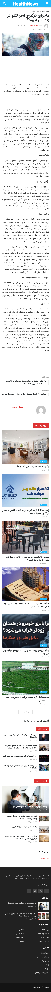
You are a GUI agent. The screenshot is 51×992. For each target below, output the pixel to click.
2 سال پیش (33, 740)
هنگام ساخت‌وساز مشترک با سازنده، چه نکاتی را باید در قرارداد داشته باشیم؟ (26, 605)
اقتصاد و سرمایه (43, 933)
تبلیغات (46, 987)
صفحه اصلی (45, 11)
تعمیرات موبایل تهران (42, 957)
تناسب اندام (45, 937)
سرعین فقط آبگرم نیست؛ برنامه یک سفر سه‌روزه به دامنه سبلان (27, 698)
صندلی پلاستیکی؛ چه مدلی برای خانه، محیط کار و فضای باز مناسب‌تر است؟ (27, 558)
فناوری (22, 941)
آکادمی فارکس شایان (42, 972)
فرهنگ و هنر (19, 937)
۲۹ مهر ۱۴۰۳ (21, 25)
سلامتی (21, 929)
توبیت (47, 968)
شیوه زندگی (35, 11)
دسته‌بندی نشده (43, 941)
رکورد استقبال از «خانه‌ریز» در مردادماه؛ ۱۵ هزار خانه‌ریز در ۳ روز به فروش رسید (26, 511)
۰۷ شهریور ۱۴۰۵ (43, 470)
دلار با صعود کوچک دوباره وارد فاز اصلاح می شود (20, 756)
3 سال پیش (33, 759)
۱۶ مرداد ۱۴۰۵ (44, 657)
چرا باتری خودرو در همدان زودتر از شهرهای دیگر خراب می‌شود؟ (26, 652)
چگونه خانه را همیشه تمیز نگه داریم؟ (33, 466)
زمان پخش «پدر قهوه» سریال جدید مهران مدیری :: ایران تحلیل (19, 736)
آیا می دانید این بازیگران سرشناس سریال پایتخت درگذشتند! (20, 766)
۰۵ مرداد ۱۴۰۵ (44, 704)
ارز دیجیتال (45, 929)
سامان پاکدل (34, 25)
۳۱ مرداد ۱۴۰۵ (44, 517)
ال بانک (46, 964)
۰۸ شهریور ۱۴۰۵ (42, 810)
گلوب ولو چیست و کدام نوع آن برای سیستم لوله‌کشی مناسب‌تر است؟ (22, 817)
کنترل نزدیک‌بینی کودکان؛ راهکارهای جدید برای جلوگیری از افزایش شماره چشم (21, 837)
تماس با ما (36, 987)
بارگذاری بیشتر (25, 712)
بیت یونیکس (44, 960)
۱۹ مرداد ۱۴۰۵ (44, 610)
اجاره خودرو (45, 858)
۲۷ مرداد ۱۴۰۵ (44, 563)
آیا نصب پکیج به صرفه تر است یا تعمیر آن (30, 806)
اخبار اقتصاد (45, 953)
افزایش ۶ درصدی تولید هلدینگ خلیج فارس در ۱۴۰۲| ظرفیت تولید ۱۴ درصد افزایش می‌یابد (21, 746)
